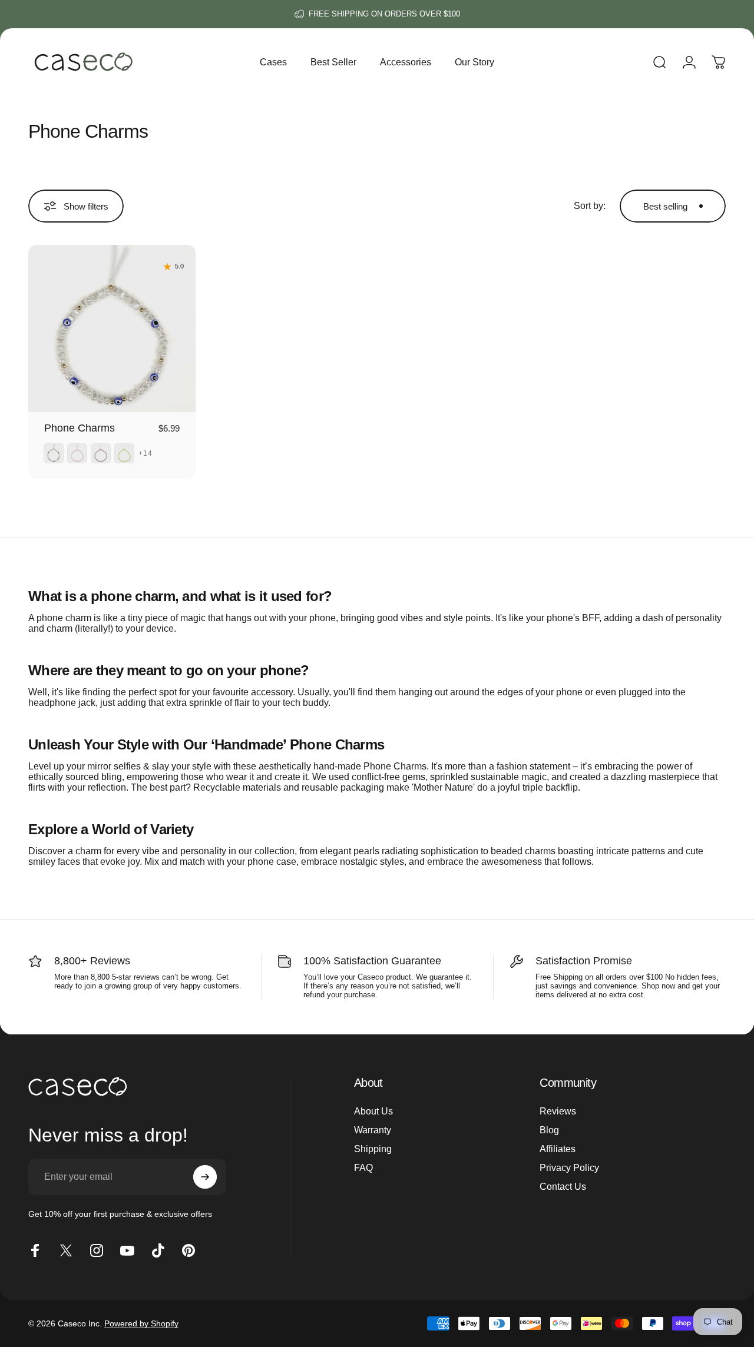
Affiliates (558, 1148)
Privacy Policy (569, 1167)
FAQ (363, 1167)
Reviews (558, 1111)
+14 (145, 453)
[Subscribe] (205, 1177)
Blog (549, 1129)
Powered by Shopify (141, 1323)
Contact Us (563, 1186)
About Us (373, 1111)
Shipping (373, 1148)
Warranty (372, 1129)
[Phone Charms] (112, 328)
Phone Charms (79, 428)
